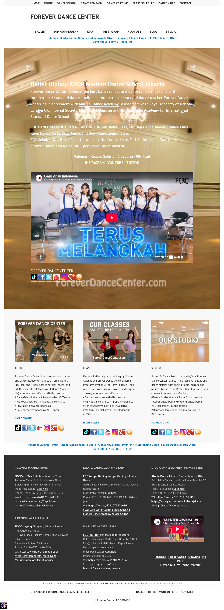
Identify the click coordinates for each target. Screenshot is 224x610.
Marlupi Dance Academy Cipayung (34, 560)
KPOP (90, 32)
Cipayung (125, 156)
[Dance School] (34, 279)
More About (23, 418)
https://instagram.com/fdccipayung (35, 555)
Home (35, 3)
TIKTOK (113, 42)
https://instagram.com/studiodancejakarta (176, 501)
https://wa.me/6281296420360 (39, 497)
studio (86, 97)
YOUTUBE (134, 32)
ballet (103, 91)
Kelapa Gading (102, 156)
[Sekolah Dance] (79, 279)
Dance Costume (117, 3)
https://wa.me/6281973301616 (107, 505)
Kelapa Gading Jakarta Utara (96, 38)
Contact (186, 3)
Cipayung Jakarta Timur (131, 38)
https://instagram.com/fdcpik (100, 564)
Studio (171, 32)
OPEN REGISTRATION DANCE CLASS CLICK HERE (60, 592)
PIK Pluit (143, 156)
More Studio (160, 422)
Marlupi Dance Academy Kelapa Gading (105, 514)
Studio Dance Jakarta (164, 476)
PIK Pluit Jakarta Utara (162, 38)
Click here (42, 488)
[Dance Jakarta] (71, 279)
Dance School (66, 3)
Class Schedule (143, 3)
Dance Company (92, 3)
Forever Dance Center (65, 17)
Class (87, 368)
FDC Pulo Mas (23, 476)
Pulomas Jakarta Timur (61, 38)
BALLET (40, 32)
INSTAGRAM (111, 32)
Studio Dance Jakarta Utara (178, 444)
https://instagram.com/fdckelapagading (106, 509)
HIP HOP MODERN (66, 32)
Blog (153, 32)
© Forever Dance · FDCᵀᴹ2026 (112, 600)
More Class (91, 422)
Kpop (35, 133)
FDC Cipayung (23, 526)
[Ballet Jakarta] (64, 279)
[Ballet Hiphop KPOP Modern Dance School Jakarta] (3, 608)
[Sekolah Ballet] (56, 279)
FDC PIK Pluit (91, 534)
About (48, 3)
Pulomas (81, 156)
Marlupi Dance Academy (99, 103)
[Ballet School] (41, 279)
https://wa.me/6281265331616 (39, 551)
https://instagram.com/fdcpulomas (36, 501)
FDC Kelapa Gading (95, 476)
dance (133, 91)
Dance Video (166, 3)
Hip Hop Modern (159, 592)
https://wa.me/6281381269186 (107, 560)
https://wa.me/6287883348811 (176, 497)
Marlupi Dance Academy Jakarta (101, 568)
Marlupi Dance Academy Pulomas (34, 505)
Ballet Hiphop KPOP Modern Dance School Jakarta (159, 583)
